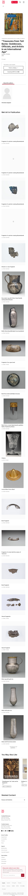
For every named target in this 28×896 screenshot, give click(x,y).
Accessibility (4, 839)
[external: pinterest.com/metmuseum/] (5, 830)
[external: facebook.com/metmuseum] (1, 830)
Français (19, 882)
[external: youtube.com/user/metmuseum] (11, 830)
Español (8, 882)
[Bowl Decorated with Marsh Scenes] (13, 379)
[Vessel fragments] (13, 602)
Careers (3, 857)
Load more (12, 747)
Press (2, 842)
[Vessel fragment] (13, 633)
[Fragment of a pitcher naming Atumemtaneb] (13, 127)
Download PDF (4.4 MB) (13, 71)
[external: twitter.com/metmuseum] (3, 830)
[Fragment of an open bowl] (13, 348)
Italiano (3, 886)
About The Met (4, 835)
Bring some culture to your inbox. (11, 868)
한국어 (17, 886)
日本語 (13, 886)
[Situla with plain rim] (13, 696)
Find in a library (13, 67)
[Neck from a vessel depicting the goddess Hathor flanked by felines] (13, 411)
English (3, 882)
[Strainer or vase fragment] (13, 252)
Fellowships (3, 861)
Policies (3, 840)
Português (14, 882)
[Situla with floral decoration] (13, 727)
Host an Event (4, 850)
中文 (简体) (22, 886)
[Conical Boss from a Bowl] (13, 475)
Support (3, 846)
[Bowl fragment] (13, 506)
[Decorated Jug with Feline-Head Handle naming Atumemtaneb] (13, 284)
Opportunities (4, 855)
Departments (4, 837)
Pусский (4, 889)
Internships (3, 863)
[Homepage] (3, 2)
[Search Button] (20, 2)
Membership (4, 848)
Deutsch (8, 886)
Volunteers (3, 859)
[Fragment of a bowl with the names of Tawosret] (13, 538)
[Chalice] (13, 444)
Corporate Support (5, 852)
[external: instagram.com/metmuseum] (7, 830)
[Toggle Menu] (24, 2)
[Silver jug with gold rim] (13, 665)
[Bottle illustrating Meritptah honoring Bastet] (13, 317)
